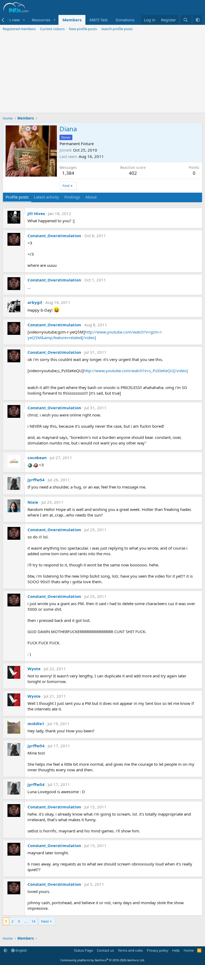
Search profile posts (117, 28)
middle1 (35, 723)
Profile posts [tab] (17, 197)
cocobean (37, 457)
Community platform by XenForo (102, 960)
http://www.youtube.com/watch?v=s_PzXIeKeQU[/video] (136, 370)
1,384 (68, 173)
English (21, 950)
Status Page (83, 950)
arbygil (34, 302)
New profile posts (83, 28)
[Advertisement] (102, 72)
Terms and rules (130, 950)
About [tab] (91, 197)
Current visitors (52, 28)
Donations (125, 19)
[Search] (185, 20)
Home (189, 950)
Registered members (19, 28)
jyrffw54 (36, 479)
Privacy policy (157, 950)
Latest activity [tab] (46, 197)
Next (45, 921)
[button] (24, 20)
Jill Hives (36, 213)
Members (71, 19)
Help (176, 950)
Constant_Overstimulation (54, 235)
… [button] (25, 921)
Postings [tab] (72, 197)
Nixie (32, 502)
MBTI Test (98, 19)
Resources (41, 19)
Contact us (105, 950)
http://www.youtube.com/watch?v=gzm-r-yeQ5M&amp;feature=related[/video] (95, 334)
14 (33, 921)
